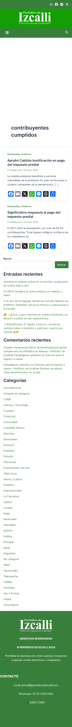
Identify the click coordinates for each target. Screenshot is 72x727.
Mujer (6, 513)
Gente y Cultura (12, 479)
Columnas (9, 416)
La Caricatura (11, 496)
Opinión (8, 530)
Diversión (9, 445)
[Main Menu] (7, 32)
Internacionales (12, 490)
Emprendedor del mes (16, 467)
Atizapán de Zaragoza (16, 393)
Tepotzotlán (10, 570)
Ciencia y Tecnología (15, 405)
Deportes (8, 433)
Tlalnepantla (10, 576)
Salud (6, 547)
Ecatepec (9, 450)
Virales (7, 599)
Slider (6, 564)
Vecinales (9, 587)
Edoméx (8, 456)
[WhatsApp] (51, 4)
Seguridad (9, 553)
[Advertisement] (36, 75)
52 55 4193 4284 (43, 693)
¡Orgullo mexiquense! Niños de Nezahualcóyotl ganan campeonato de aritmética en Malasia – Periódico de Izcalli (35, 351)
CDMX (7, 399)
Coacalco (9, 410)
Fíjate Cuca (10, 473)
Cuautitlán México (14, 427)
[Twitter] (67, 4)
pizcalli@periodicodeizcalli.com (40, 685)
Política (7, 536)
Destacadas (13, 154)
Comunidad (10, 422)
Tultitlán (8, 582)
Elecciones (9, 462)
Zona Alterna (11, 604)
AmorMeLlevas (12, 387)
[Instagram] (61, 4)
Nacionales (10, 519)
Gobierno (26, 154)
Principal (8, 542)
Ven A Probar (11, 593)
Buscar (7, 258)
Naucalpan (9, 524)
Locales (8, 507)
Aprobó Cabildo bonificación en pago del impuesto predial (36, 162)
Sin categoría (11, 559)
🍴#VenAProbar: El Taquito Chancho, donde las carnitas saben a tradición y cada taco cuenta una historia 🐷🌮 (32, 328)
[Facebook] (56, 4)
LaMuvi (7, 502)
